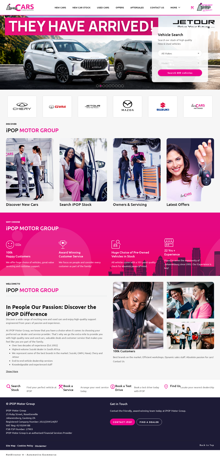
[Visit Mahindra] (197, 106)
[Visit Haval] (57, 106)
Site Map (10, 445)
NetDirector (14, 454)
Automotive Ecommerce (42, 454)
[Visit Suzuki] (162, 106)
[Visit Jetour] (92, 106)
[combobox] (180, 53)
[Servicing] (192, 7)
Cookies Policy (25, 445)
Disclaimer (41, 445)
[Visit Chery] (22, 106)
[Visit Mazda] (127, 106)
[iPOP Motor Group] (21, 7)
